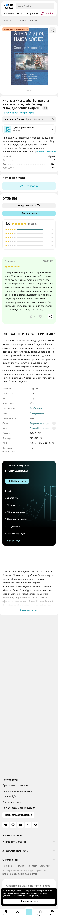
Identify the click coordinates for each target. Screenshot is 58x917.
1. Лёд (8, 490)
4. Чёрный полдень (15, 512)
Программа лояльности (15, 785)
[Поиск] (29, 912)
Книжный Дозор (11, 796)
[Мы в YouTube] (20, 825)
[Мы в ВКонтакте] (5, 825)
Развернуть (26, 610)
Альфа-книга (37, 408)
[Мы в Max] (13, 825)
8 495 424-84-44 (13, 835)
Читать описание (46, 151)
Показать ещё (12, 540)
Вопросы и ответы (12, 802)
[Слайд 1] (28, 90)
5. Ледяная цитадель (16, 519)
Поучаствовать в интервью (17, 807)
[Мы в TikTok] (28, 825)
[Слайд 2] (30, 90)
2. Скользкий (11, 498)
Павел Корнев (10, 112)
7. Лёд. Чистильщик (15, 533)
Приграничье (37, 413)
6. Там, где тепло (13, 526)
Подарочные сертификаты (17, 790)
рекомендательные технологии (20, 873)
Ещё (45, 108)
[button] (29, 843)
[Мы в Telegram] (35, 825)
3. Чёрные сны (12, 505)
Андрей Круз (27, 112)
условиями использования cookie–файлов (20, 896)
